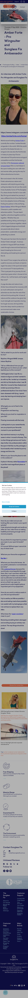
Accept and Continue (14, 506)
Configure (14, 511)
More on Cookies (6, 502)
